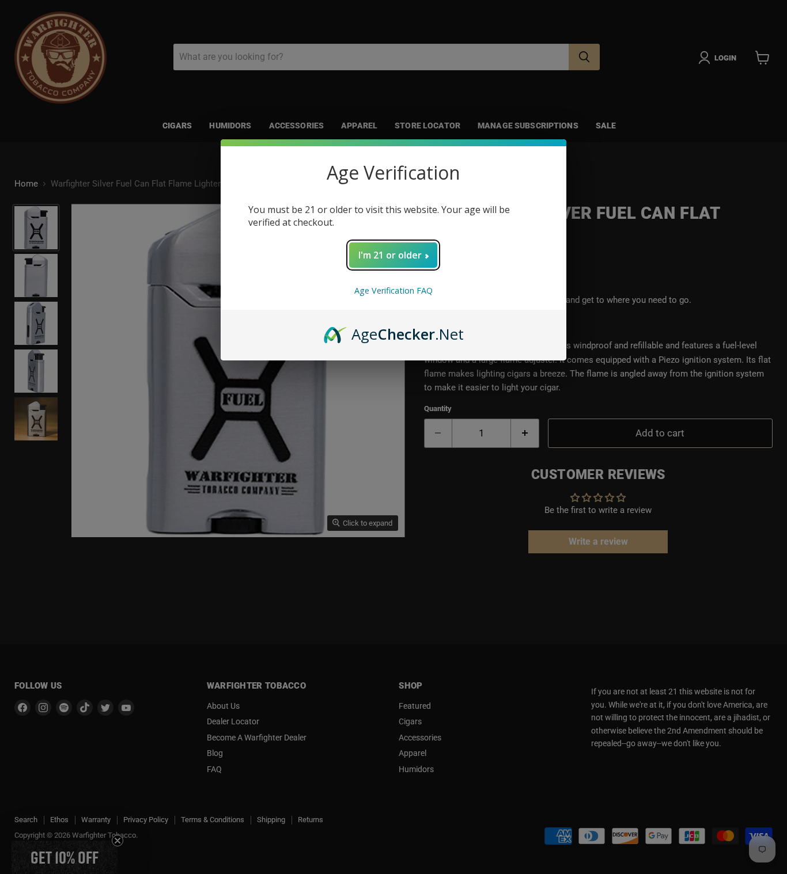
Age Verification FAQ (393, 290)
